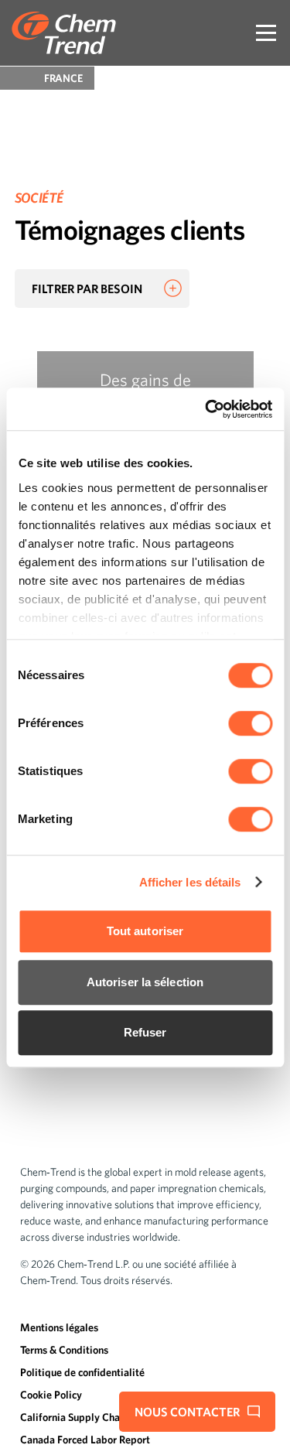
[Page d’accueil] (64, 33)
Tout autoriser (145, 931)
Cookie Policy (51, 1395)
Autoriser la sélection (145, 982)
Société (39, 198)
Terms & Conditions (64, 1350)
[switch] (250, 723)
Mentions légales (59, 1327)
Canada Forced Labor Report (85, 1439)
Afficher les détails (190, 882)
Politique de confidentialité (82, 1372)
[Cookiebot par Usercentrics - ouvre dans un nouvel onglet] (206, 409)
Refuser (145, 1032)
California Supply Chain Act (83, 1417)
